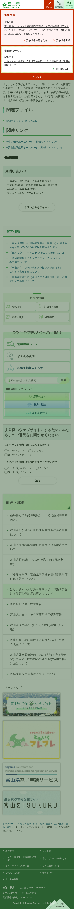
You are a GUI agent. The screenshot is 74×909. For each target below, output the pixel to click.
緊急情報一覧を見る (36, 40)
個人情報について (51, 866)
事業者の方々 (39, 412)
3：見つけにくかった (20, 472)
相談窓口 (49, 317)
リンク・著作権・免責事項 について (20, 858)
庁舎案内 (9, 851)
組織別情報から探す (30, 367)
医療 (61, 823)
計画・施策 (15, 503)
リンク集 (46, 851)
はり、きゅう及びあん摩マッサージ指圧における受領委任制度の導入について (39, 591)
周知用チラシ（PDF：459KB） (23, 120)
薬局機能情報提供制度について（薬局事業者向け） (39, 517)
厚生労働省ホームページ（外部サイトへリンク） (33, 141)
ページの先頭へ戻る (58, 903)
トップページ (9, 823)
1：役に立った (16, 450)
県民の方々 (39, 396)
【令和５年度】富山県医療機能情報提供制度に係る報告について (39, 576)
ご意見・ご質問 (12, 872)
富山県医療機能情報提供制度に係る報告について (39, 547)
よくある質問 (26, 356)
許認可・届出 (51, 306)
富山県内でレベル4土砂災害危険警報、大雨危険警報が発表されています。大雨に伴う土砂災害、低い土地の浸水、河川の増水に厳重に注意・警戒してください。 (37, 30)
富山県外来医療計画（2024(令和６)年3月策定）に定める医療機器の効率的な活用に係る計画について (39, 659)
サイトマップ (48, 872)
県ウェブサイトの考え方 (54, 858)
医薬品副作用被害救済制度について (33, 673)
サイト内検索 (8, 380)
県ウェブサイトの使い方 (17, 866)
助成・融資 (18, 317)
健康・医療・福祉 (48, 823)
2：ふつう (37, 450)
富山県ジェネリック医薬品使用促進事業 (36, 614)
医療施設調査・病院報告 (26, 604)
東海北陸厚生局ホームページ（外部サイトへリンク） (36, 147)
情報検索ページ (27, 344)
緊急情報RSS (63, 40)
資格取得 (17, 306)
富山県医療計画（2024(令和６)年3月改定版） (36, 562)
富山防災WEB (63, 69)
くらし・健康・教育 (27, 823)
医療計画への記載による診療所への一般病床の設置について (39, 642)
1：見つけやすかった (20, 468)
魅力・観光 (40, 404)
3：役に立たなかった (20, 454)
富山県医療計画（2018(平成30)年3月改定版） (36, 627)
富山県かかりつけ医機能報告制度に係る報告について (39, 532)
